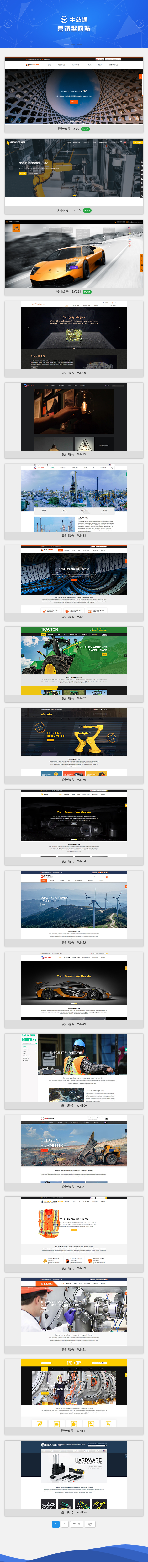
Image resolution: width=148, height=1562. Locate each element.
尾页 (90, 1524)
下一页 (76, 1524)
